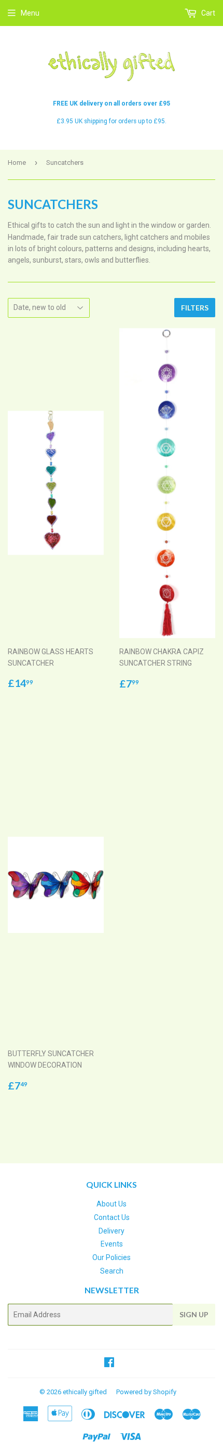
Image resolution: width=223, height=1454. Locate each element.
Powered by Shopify (146, 1392)
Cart (207, 13)
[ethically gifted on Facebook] (109, 1363)
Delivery (111, 1231)
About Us (111, 1204)
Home (17, 162)
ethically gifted (85, 1392)
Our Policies (111, 1257)
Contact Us (112, 1217)
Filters (194, 307)
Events (112, 1244)
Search (111, 1271)
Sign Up (193, 1314)
